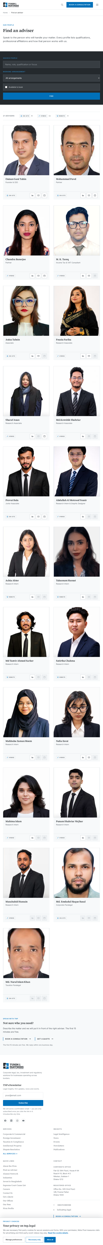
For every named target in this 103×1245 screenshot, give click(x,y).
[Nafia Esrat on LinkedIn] (82, 757)
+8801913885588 (64, 1205)
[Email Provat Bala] (38, 516)
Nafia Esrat (62, 741)
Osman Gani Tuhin (16, 179)
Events (57, 1141)
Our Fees (7, 1204)
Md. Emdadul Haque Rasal (70, 901)
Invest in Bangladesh (12, 1181)
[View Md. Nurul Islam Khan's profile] (26, 957)
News (56, 1138)
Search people (10, 58)
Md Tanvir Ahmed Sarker (20, 660)
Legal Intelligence (61, 1134)
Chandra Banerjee (16, 259)
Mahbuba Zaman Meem (19, 741)
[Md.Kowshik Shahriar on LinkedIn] (82, 436)
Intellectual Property (12, 1145)
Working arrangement (14, 72)
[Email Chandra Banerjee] (38, 275)
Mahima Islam (14, 821)
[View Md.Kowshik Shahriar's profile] (77, 395)
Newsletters (59, 1145)
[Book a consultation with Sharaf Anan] (44, 436)
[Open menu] (97, 5)
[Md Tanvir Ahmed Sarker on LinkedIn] (32, 677)
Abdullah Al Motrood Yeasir (71, 500)
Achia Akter (12, 580)
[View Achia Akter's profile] (26, 556)
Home (5, 13)
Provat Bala (12, 500)
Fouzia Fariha (63, 339)
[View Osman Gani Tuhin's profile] (26, 154)
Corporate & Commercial (14, 1134)
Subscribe (23, 1103)
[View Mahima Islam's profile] (26, 797)
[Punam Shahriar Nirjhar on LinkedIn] (82, 837)
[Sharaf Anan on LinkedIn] (32, 436)
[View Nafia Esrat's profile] (77, 716)
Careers (6, 1189)
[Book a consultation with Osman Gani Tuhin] (44, 195)
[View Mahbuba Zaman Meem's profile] (26, 716)
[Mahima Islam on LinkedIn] (32, 837)
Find (51, 96)
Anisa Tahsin (13, 339)
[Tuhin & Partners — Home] (11, 4)
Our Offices (8, 1200)
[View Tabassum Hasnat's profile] (77, 556)
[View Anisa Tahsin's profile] (26, 315)
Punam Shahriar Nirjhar (69, 821)
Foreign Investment (11, 1138)
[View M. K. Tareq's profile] (77, 235)
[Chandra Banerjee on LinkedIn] (32, 275)
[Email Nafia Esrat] (88, 757)
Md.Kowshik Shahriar (68, 419)
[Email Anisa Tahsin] (38, 356)
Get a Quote (8, 1196)
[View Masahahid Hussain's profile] (26, 877)
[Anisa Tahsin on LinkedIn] (32, 356)
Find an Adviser (10, 1170)
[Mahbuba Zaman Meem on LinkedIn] (32, 757)
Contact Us (7, 1193)
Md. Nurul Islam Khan (18, 981)
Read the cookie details (58, 1233)
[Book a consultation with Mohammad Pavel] (94, 195)
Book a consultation (16, 1039)
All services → (10, 1154)
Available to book (16, 87)
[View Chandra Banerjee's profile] (26, 235)
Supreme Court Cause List (14, 1185)
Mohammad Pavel (66, 179)
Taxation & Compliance (13, 1141)
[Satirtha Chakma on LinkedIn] (82, 677)
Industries (7, 1177)
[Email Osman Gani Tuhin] (38, 195)
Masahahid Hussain (17, 901)
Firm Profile (8, 1208)
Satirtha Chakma (65, 660)
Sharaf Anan (12, 419)
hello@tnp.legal (64, 1209)
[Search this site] (62, 5)
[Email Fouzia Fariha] (88, 356)
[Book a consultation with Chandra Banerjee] (44, 275)
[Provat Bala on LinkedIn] (32, 516)
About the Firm (10, 1166)
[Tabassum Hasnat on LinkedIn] (82, 596)
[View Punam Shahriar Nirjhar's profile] (77, 797)
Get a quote (43, 1039)
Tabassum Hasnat (66, 580)
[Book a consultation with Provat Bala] (44, 516)
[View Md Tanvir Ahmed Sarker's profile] (26, 636)
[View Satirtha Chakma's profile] (77, 636)
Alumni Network (10, 1173)
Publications (59, 1149)
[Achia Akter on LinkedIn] (32, 596)
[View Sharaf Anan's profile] (26, 395)
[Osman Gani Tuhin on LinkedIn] (32, 195)
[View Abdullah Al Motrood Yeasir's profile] (77, 475)
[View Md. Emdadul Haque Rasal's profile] (77, 877)
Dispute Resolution (11, 1149)
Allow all (50, 1240)
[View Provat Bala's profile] (26, 475)
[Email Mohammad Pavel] (88, 195)
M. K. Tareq (62, 259)
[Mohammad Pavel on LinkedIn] (82, 195)
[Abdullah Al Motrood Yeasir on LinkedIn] (82, 516)
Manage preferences (14, 1240)
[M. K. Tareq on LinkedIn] (82, 275)
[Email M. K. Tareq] (88, 275)
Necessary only (34, 1240)
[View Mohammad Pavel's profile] (77, 154)
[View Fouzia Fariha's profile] (77, 315)
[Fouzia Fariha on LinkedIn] (82, 356)
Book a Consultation (79, 5)
